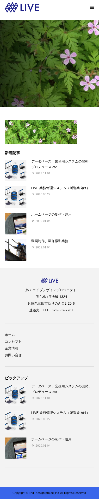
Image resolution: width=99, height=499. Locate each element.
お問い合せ (13, 355)
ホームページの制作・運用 (51, 214)
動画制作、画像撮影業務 (49, 241)
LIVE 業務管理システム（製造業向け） (60, 188)
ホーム (10, 335)
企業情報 (11, 348)
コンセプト (13, 341)
